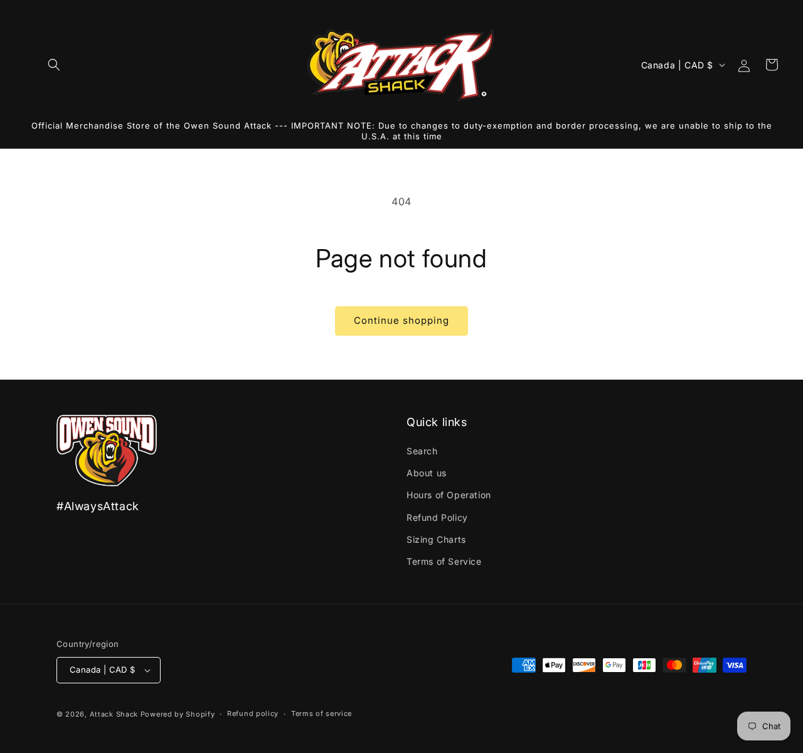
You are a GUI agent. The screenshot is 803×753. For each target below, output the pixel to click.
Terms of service (321, 713)
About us (427, 472)
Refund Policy (437, 517)
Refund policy (253, 713)
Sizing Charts (436, 539)
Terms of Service (444, 561)
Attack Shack (114, 714)
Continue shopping (401, 320)
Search (422, 451)
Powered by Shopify (178, 714)
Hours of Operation (449, 494)
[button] (54, 64)
